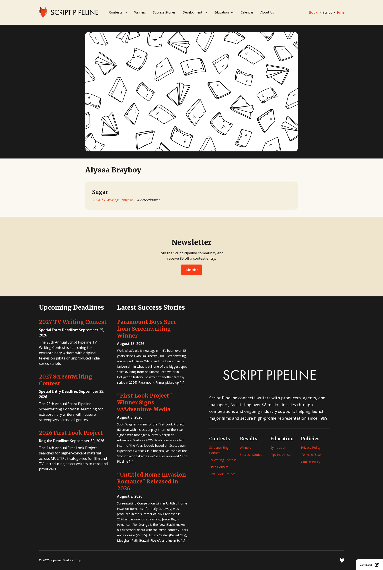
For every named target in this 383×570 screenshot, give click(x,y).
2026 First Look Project (71, 432)
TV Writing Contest (222, 460)
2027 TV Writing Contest (73, 322)
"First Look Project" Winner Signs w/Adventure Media (144, 402)
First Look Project (222, 474)
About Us (267, 12)
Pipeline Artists (280, 454)
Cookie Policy (310, 462)
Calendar (247, 12)
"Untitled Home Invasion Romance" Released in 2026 (151, 481)
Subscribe (191, 270)
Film (340, 12)
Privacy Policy (310, 447)
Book (313, 12)
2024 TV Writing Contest (112, 199)
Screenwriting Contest (219, 450)
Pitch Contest (219, 467)
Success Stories (164, 12)
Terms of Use (311, 454)
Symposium (278, 447)
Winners (140, 12)
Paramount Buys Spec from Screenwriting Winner (146, 329)
